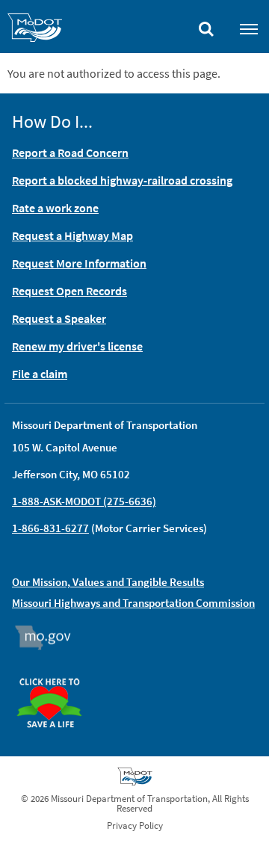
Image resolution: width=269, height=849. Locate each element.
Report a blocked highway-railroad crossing (122, 180)
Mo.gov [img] (49, 637)
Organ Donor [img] (55, 671)
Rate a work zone (55, 207)
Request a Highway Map (72, 235)
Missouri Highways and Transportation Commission (133, 603)
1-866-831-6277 (50, 528)
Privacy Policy (135, 825)
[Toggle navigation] (249, 28)
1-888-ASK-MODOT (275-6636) (84, 501)
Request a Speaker (59, 318)
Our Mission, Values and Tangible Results (108, 582)
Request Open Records (69, 290)
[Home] (34, 29)
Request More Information (79, 263)
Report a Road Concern (70, 152)
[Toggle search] (206, 25)
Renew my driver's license (77, 346)
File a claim (39, 373)
